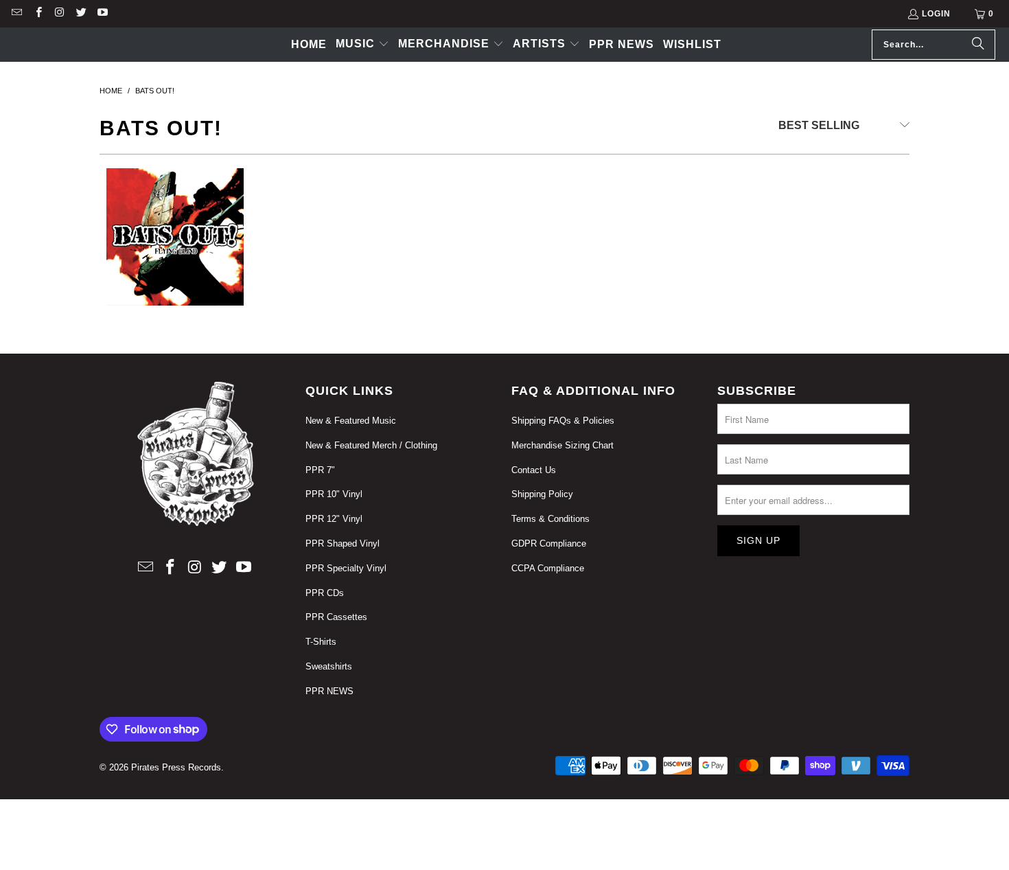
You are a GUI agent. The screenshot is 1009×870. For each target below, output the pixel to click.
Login (936, 14)
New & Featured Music (350, 420)
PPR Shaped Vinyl (342, 543)
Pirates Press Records (176, 767)
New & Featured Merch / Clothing (371, 445)
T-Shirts (320, 642)
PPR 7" (320, 470)
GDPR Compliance (548, 543)
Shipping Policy (542, 494)
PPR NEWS (329, 691)
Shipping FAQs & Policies (562, 420)
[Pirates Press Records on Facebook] (37, 14)
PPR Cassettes (336, 617)
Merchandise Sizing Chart (562, 445)
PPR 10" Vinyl (333, 494)
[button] (362, 44)
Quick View (175, 315)
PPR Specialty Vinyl (345, 568)
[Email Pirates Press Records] (16, 14)
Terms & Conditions (550, 519)
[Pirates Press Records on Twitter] (80, 14)
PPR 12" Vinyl (333, 519)
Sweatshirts (328, 666)
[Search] (978, 45)
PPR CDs (324, 593)
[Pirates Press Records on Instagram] (59, 14)
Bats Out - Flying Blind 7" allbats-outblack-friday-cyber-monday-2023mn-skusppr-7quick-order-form (175, 254)
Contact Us (533, 470)
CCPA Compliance (547, 568)
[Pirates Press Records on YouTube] (102, 14)
